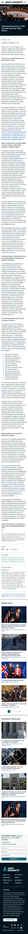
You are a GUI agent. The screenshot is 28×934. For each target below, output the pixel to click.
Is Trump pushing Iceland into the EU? (13, 680)
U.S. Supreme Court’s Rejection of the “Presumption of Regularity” (13, 741)
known (9, 235)
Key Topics (18, 875)
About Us (6, 875)
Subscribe (13, 859)
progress (4, 294)
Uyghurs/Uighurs (16, 561)
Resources (18, 880)
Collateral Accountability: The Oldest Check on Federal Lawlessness (12, 767)
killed (20, 113)
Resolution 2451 (12, 482)
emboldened (8, 215)
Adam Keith (12, 629)
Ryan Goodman (13, 743)
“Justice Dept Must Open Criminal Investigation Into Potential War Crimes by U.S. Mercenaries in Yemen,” (14, 133)
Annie (5, 570)
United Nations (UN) (7, 561)
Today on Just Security (9, 844)
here (13, 252)
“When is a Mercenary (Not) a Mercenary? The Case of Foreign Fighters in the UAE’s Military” (14, 137)
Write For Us (7, 880)
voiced (17, 492)
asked (15, 337)
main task (4, 390)
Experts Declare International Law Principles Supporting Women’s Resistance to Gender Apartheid (12, 654)
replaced (4, 469)
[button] (25, 2)
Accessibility (20, 930)
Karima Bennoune (21, 657)
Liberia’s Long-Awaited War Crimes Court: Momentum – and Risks (14, 704)
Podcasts (18, 883)
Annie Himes (7, 39)
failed (14, 326)
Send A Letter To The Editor (14, 595)
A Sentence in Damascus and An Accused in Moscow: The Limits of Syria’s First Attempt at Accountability (14, 793)
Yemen (23, 561)
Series (17, 877)
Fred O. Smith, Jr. (13, 770)
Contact (6, 883)
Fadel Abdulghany (13, 796)
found (8, 269)
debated (4, 66)
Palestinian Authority (18, 559)
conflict (10, 124)
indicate (17, 228)
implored (17, 154)
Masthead (6, 877)
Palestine (10, 559)
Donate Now (10, 920)
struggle (22, 488)
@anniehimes (12, 588)
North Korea (5, 559)
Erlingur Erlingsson (14, 682)
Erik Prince (13, 557)
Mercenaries (20, 557)
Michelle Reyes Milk (14, 707)
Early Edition (6, 842)
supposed (7, 484)
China (9, 557)
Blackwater (4, 557)
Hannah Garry (12, 657)
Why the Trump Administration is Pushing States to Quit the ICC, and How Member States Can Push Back (14, 626)
